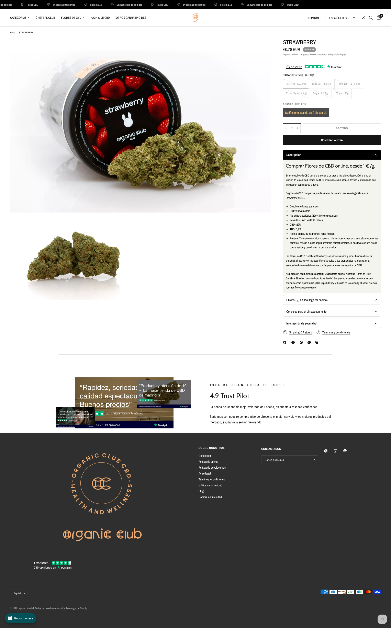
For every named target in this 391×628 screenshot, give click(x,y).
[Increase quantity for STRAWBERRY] (297, 128)
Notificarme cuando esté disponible (306, 112)
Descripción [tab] (293, 154)
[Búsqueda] (371, 17)
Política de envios (208, 461)
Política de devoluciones (212, 467)
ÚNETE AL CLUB (45, 17)
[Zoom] (262, 47)
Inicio (12, 32)
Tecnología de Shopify (76, 608)
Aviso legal (205, 473)
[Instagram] (338, 450)
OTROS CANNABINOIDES (131, 17)
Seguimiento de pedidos (121, 4)
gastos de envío (310, 54)
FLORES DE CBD (71, 17)
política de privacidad (210, 485)
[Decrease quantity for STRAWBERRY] (286, 128)
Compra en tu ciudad (210, 497)
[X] (293, 342)
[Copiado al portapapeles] (317, 342)
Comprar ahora (332, 140)
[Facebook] (285, 342)
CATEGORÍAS (18, 17)
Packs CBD (24, 4)
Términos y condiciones (212, 479)
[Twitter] (328, 450)
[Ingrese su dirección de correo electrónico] (314, 460)
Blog (201, 491)
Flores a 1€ (87, 4)
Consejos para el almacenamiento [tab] (306, 311)
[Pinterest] (302, 342)
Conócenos (205, 456)
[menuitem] (21, 17)
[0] (378, 17)
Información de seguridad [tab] (301, 323)
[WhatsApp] (310, 342)
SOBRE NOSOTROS (212, 447)
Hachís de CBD (100, 17)
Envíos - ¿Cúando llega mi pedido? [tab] (307, 300)
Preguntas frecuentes (55, 4)
